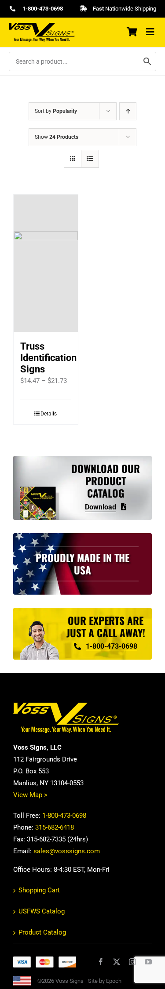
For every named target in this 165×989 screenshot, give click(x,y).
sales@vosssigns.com (66, 851)
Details (48, 414)
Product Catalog (42, 932)
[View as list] (90, 158)
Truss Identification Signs (48, 358)
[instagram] (132, 961)
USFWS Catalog (41, 911)
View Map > (30, 795)
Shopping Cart (39, 890)
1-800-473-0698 (64, 815)
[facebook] (100, 961)
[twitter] (116, 961)
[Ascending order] (127, 111)
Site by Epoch (104, 981)
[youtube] (148, 961)
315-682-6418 (54, 827)
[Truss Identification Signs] (46, 263)
